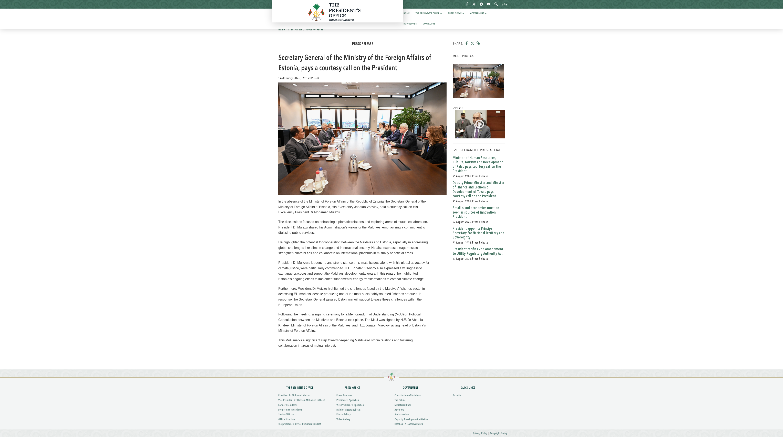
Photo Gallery (343, 414)
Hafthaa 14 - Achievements (409, 424)
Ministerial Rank (403, 405)
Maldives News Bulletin (348, 410)
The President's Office (428, 13)
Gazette (457, 395)
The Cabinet (401, 400)
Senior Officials (286, 414)
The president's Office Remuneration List (299, 424)
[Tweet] (472, 43)
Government (477, 13)
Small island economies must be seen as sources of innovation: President (476, 212)
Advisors (399, 410)
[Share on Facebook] (466, 43)
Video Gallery (343, 419)
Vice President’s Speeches (350, 405)
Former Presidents (287, 405)
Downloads (410, 23)
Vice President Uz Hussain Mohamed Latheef (301, 400)
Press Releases (314, 29)
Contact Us (429, 23)
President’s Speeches (347, 400)
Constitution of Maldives (408, 395)
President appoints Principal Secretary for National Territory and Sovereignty (478, 233)
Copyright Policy (498, 433)
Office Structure (286, 419)
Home (406, 13)
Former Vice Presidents (290, 410)
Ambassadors (402, 414)
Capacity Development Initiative (411, 419)
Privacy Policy (480, 433)
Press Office (455, 13)
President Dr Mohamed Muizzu (294, 395)
